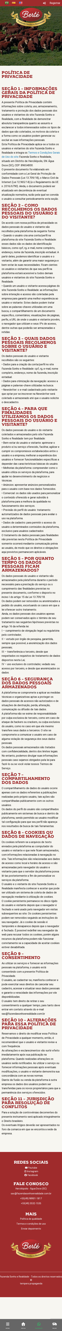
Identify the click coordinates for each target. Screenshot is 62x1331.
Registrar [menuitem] (55, 3)
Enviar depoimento (31, 1228)
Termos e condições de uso (31, 1223)
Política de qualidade (31, 1218)
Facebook (32, 1175)
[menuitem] (6, 3)
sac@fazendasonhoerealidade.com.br (31, 1193)
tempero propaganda (31, 1283)
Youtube (32, 1167)
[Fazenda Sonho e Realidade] (31, 17)
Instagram (32, 1171)
